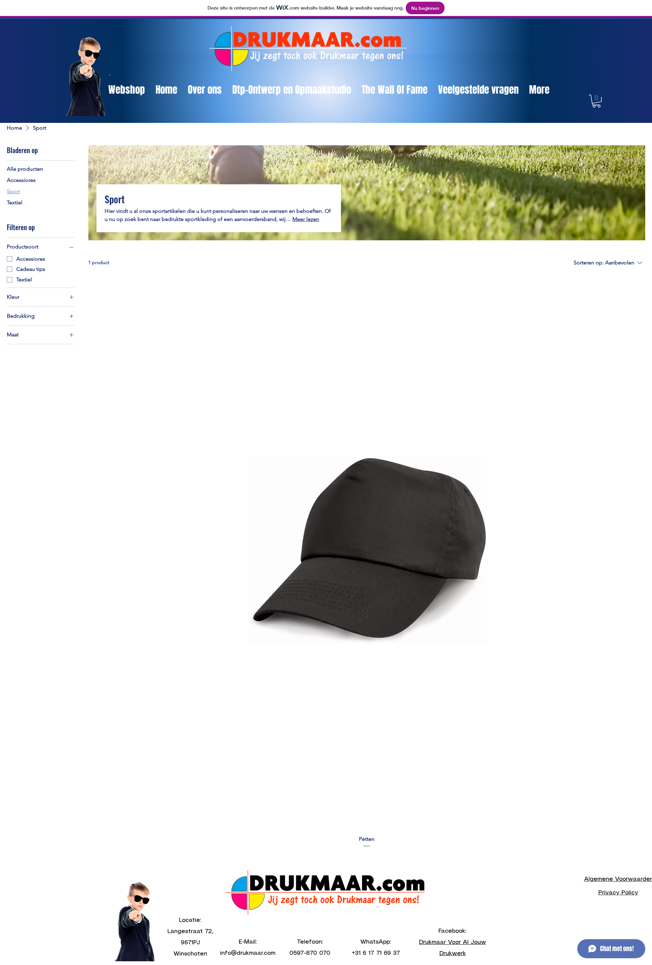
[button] (596, 101)
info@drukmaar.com (247, 953)
